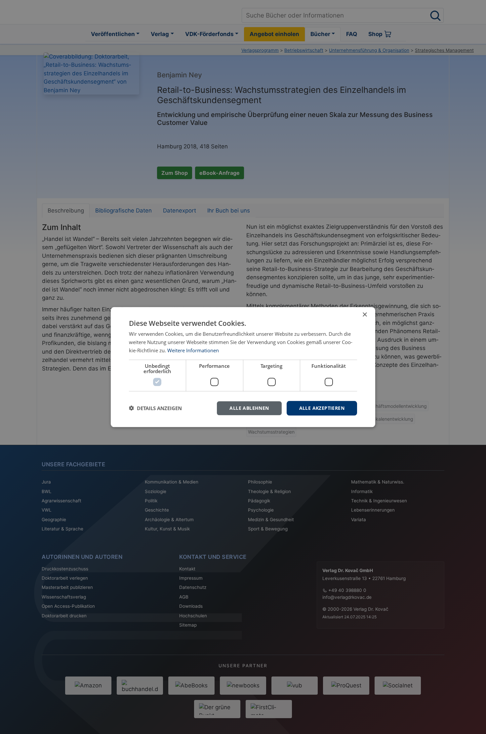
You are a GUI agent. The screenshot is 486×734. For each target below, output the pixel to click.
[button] (155, 408)
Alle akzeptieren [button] (321, 408)
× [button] (364, 314)
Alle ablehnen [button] (249, 408)
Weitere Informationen (193, 350)
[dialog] (243, 367)
